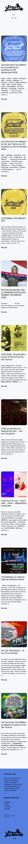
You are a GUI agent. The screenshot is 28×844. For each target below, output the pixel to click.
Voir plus (4, 99)
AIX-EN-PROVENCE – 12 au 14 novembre (12, 652)
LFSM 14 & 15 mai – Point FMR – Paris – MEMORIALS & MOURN (14, 503)
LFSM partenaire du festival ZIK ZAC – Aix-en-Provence (12, 431)
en (12, 18)
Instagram (7, 802)
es (15, 18)
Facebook (7, 806)
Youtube (6, 809)
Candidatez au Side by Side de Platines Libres (13, 578)
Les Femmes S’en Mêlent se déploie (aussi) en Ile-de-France (14, 725)
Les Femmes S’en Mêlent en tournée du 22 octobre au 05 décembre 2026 (13, 68)
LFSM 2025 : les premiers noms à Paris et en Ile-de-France (13, 357)
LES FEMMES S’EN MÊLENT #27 (13, 219)
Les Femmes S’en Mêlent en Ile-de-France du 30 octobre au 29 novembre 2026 (14, 145)
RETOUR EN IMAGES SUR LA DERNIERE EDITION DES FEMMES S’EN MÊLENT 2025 (13, 293)
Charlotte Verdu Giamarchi (9, 815)
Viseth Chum (6, 817)
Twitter (6, 804)
